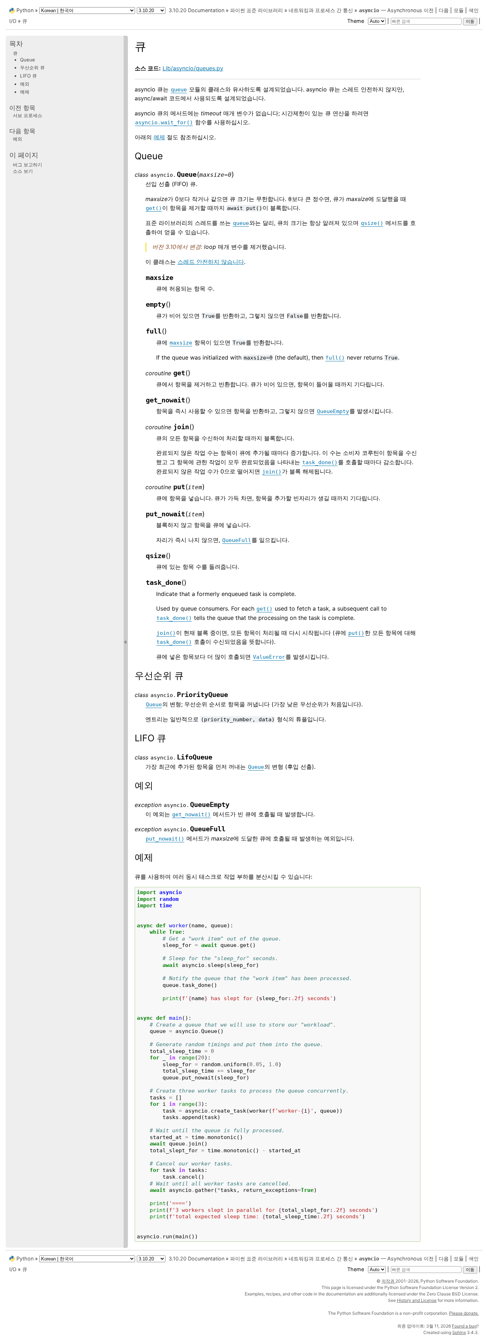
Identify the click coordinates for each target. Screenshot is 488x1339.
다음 (444, 10)
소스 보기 (23, 171)
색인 (474, 10)
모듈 (459, 10)
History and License (417, 1300)
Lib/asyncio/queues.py (193, 68)
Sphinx (459, 1332)
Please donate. (464, 1313)
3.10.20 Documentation (196, 10)
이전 (429, 10)
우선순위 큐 (32, 67)
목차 (16, 44)
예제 (159, 137)
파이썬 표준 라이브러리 (256, 10)
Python (25, 10)
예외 (24, 83)
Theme (356, 21)
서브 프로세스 (27, 115)
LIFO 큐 (28, 76)
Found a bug (464, 1326)
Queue (27, 59)
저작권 (388, 1281)
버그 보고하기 (27, 164)
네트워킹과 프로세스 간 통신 (321, 10)
